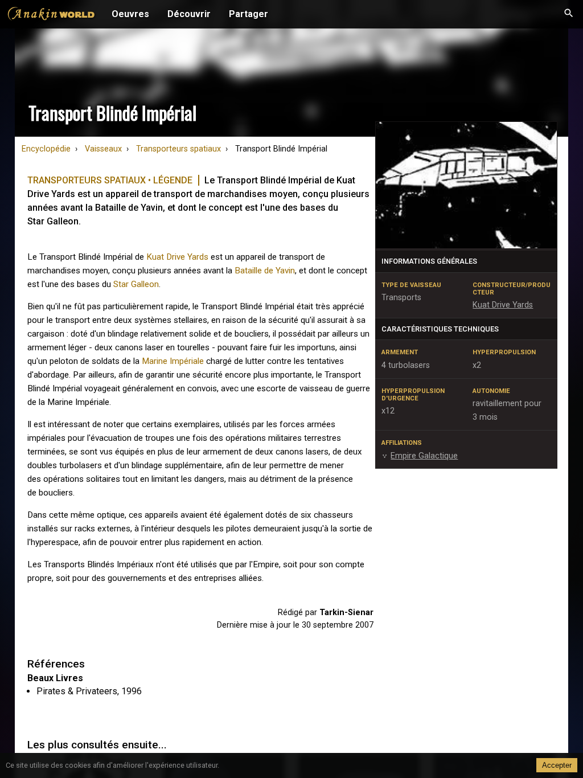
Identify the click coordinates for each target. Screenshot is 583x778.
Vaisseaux (103, 149)
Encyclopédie (46, 149)
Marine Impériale (173, 361)
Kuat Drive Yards (177, 257)
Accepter (557, 765)
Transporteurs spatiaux (178, 149)
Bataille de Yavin (265, 270)
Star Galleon (136, 284)
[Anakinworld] (51, 15)
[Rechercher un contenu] (568, 14)
